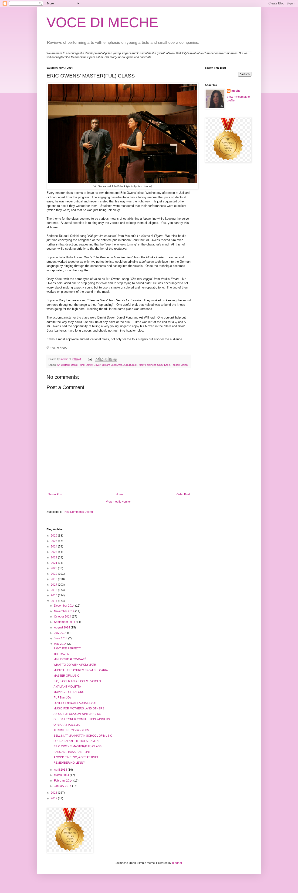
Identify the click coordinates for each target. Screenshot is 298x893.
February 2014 (63, 780)
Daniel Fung (78, 364)
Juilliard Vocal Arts (112, 364)
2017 (54, 584)
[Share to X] (106, 359)
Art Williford (63, 364)
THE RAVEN (61, 654)
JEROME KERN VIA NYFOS (71, 730)
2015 (54, 595)
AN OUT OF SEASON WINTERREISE (77, 713)
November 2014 (64, 611)
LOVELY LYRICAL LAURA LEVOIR (76, 703)
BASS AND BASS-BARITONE (72, 752)
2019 (54, 573)
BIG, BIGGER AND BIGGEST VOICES (77, 681)
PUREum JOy (62, 697)
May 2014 (60, 643)
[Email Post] (90, 359)
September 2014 (65, 622)
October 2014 (63, 616)
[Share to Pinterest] (115, 359)
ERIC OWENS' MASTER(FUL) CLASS (78, 746)
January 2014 (63, 786)
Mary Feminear (147, 364)
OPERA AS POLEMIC (67, 724)
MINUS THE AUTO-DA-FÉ (70, 659)
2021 (54, 562)
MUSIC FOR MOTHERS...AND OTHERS (79, 708)
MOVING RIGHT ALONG (69, 692)
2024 (54, 546)
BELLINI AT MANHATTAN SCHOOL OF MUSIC (83, 735)
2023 (54, 552)
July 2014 (60, 632)
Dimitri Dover (93, 364)
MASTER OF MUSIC (66, 675)
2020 (54, 568)
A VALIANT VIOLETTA (67, 686)
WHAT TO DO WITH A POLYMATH (75, 664)
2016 (54, 590)
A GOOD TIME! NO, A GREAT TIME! (76, 757)
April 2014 (61, 769)
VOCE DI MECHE (102, 22)
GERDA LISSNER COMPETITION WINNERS (82, 719)
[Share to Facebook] (110, 359)
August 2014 (62, 627)
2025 (54, 541)
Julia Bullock (130, 364)
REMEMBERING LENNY (69, 762)
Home (119, 494)
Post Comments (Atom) (78, 512)
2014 (54, 601)
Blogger (177, 863)
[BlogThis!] (101, 359)
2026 (54, 535)
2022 (54, 557)
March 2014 (62, 775)
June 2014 (61, 638)
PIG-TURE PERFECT (67, 648)
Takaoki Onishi (179, 364)
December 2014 (64, 605)
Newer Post (55, 494)
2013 (54, 792)
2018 (54, 579)
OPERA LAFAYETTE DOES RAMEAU (77, 741)
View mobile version (119, 501)
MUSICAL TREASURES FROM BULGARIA (81, 670)
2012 (54, 798)
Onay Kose (163, 364)
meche (235, 90)
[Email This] (97, 359)
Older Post (183, 494)
